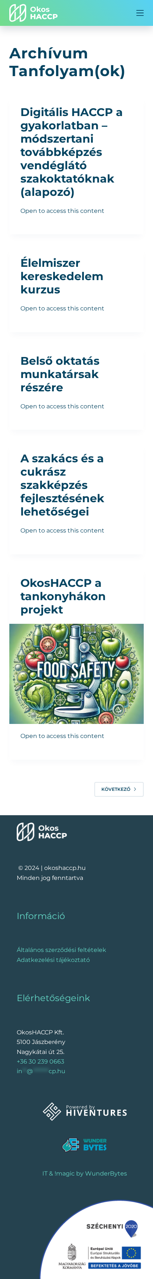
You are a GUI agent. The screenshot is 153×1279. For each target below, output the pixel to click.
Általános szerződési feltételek (61, 949)
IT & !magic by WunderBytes (84, 1173)
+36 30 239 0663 (40, 1061)
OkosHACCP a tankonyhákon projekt (63, 596)
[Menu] (140, 13)
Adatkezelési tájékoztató (53, 959)
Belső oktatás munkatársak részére (60, 374)
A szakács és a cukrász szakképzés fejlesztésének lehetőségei (62, 485)
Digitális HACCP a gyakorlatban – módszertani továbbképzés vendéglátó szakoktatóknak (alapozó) (71, 152)
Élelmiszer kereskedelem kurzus (61, 276)
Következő (115, 789)
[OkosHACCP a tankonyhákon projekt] (76, 674)
